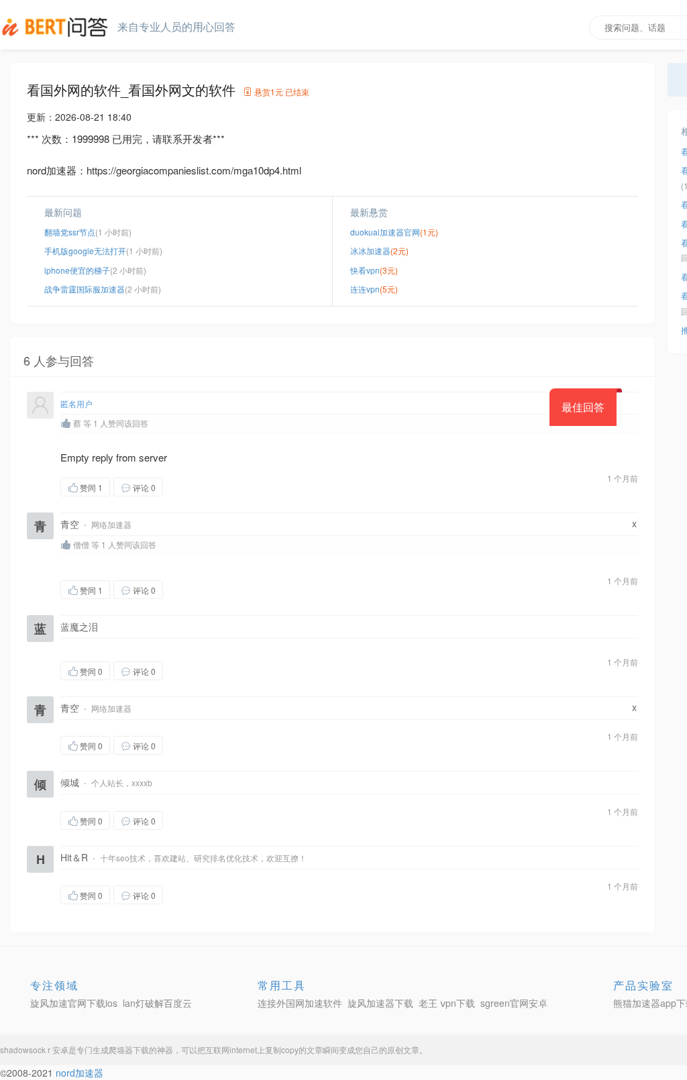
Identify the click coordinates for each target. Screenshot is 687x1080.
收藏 (190, 486)
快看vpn (365, 270)
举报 (227, 486)
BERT (57, 27)
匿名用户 (76, 403)
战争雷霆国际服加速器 (84, 288)
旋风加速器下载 (380, 1003)
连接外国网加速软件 (300, 1003)
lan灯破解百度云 (157, 1003)
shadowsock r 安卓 (34, 1049)
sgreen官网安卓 (513, 1003)
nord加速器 (79, 1072)
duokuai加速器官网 (385, 231)
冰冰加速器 (370, 250)
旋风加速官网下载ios (73, 1003)
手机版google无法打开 (85, 250)
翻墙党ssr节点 (69, 231)
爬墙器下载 (129, 1049)
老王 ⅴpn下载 (447, 1003)
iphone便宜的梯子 (77, 270)
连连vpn (365, 288)
